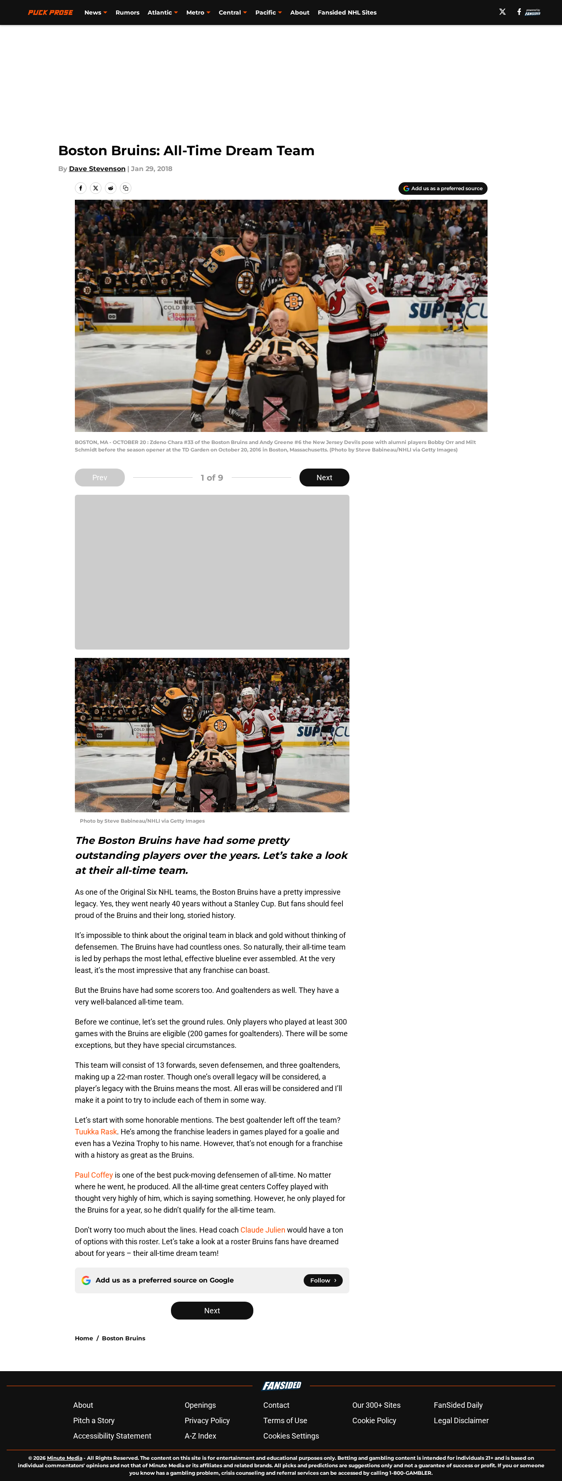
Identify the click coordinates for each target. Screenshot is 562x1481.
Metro (195, 12)
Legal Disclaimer (461, 1420)
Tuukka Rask (96, 1131)
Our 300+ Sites (376, 1405)
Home (84, 1338)
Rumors (127, 12)
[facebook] (519, 11)
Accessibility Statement (112, 1435)
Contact (276, 1405)
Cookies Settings (291, 1435)
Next (324, 477)
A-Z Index (200, 1435)
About (299, 12)
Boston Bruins (123, 1338)
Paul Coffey (94, 1175)
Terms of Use (285, 1420)
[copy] (125, 188)
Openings (200, 1405)
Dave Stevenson (97, 169)
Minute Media (64, 1458)
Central (230, 12)
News (92, 12)
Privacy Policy (207, 1420)
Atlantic (160, 12)
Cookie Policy (374, 1420)
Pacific (265, 12)
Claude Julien (262, 1229)
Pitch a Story (94, 1420)
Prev (99, 477)
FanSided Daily (458, 1405)
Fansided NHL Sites (347, 12)
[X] (502, 11)
